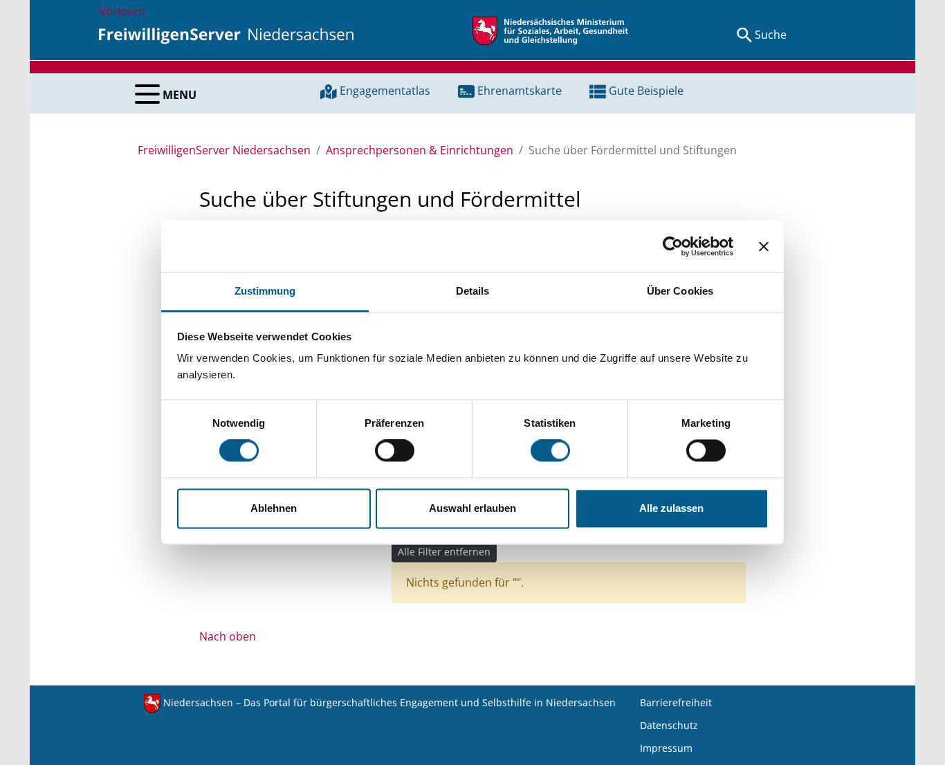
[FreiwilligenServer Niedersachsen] (226, 34)
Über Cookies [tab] (680, 291)
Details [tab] (473, 291)
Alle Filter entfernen (444, 551)
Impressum (666, 748)
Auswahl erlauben (472, 508)
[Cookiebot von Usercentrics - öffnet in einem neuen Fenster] (672, 246)
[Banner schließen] (764, 246)
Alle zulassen (671, 508)
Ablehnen (273, 508)
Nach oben (227, 636)
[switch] (394, 451)
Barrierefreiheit (676, 702)
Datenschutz (669, 725)
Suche (771, 34)
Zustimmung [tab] (265, 291)
